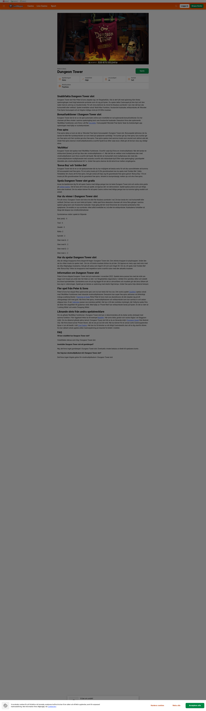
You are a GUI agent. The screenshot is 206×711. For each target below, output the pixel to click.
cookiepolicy (52, 706)
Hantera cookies (157, 705)
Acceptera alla (195, 705)
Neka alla (176, 705)
